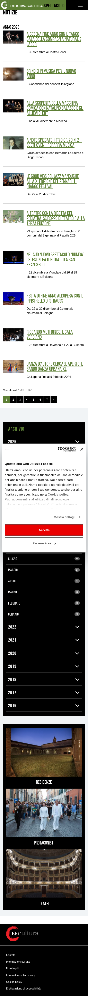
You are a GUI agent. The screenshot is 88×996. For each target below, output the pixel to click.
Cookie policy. (58, 494)
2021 (12, 639)
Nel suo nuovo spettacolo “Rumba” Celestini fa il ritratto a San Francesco (55, 259)
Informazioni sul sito (18, 961)
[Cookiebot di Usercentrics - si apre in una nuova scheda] (58, 449)
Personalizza (42, 543)
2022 (12, 626)
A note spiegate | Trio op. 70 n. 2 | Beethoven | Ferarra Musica (54, 142)
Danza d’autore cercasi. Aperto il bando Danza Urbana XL (55, 366)
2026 (12, 441)
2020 (12, 653)
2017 (12, 692)
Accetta (44, 530)
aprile (43, 581)
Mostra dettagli (65, 517)
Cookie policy (14, 981)
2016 (12, 705)
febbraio (43, 603)
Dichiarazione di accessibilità (23, 988)
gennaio (43, 614)
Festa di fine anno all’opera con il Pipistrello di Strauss (55, 298)
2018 (12, 679)
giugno (43, 559)
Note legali (12, 968)
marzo (43, 592)
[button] (77, 441)
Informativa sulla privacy (20, 975)
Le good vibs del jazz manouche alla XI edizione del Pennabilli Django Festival (53, 181)
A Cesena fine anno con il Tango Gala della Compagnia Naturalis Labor (54, 39)
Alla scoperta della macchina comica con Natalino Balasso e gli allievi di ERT (55, 108)
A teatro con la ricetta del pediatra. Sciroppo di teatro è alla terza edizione (56, 218)
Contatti (10, 955)
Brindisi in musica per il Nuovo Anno (51, 73)
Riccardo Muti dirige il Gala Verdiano (50, 334)
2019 (12, 666)
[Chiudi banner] (81, 449)
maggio (43, 570)
